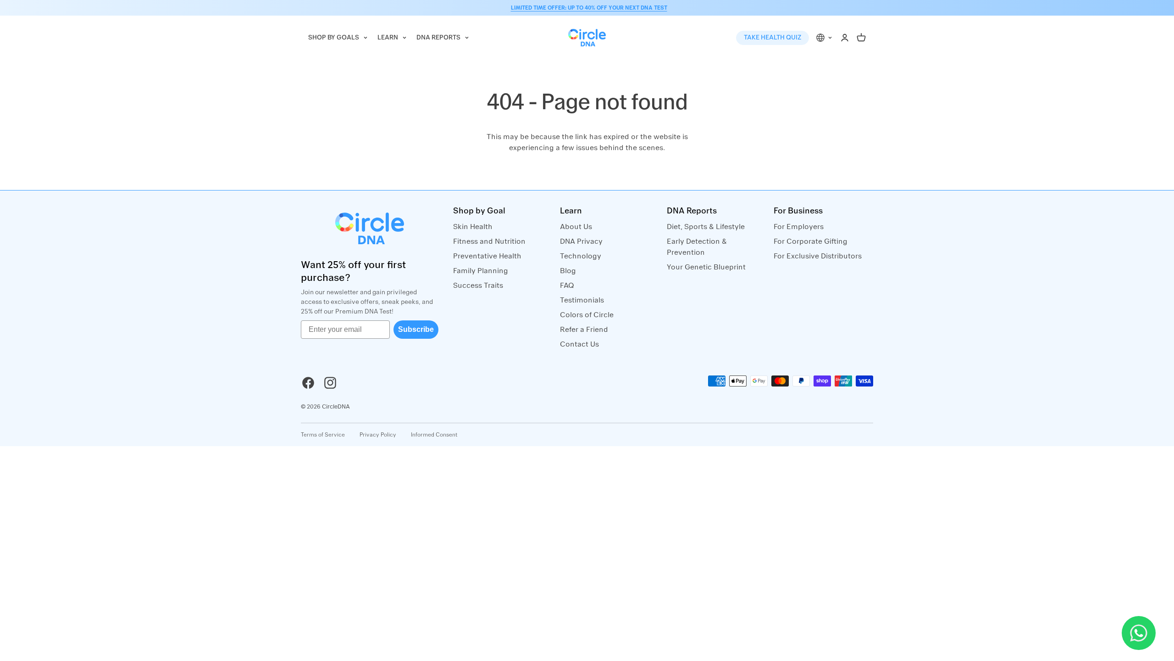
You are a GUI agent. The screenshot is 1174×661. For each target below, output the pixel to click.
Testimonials (582, 300)
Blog (568, 270)
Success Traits (478, 285)
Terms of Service (323, 434)
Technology (580, 256)
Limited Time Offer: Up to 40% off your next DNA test (589, 8)
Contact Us (579, 344)
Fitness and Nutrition (489, 241)
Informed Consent (434, 434)
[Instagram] (330, 382)
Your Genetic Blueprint (706, 267)
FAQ (567, 285)
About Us (576, 226)
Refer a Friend (584, 329)
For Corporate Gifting (810, 241)
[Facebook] (308, 382)
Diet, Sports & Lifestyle (706, 226)
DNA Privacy (581, 241)
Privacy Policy (378, 434)
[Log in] (844, 37)
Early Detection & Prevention (697, 247)
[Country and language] (824, 38)
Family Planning (480, 270)
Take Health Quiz (772, 37)
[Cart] (861, 37)
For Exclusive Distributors (818, 256)
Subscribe (416, 329)
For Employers (799, 226)
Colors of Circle (587, 315)
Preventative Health (487, 256)
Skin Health (473, 226)
